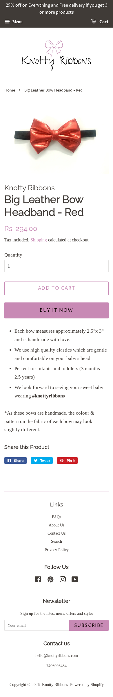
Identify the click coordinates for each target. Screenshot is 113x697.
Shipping (38, 239)
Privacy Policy (57, 549)
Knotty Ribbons (55, 684)
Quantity (13, 255)
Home (9, 90)
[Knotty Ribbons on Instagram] (62, 580)
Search (56, 541)
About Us (56, 525)
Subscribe (89, 625)
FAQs (56, 517)
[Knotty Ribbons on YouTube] (75, 580)
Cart (104, 22)
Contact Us (56, 533)
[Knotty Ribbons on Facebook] (38, 580)
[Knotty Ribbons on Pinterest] (50, 580)
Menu (17, 21)
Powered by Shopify (87, 684)
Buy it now (56, 310)
